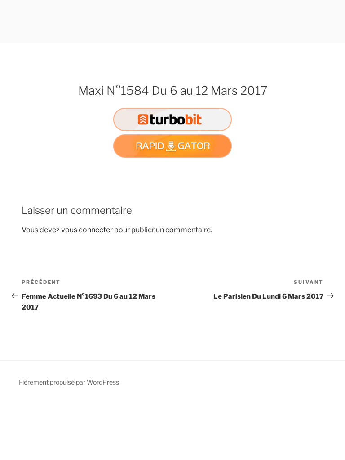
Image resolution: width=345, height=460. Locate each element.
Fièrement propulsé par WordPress (69, 382)
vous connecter (87, 230)
